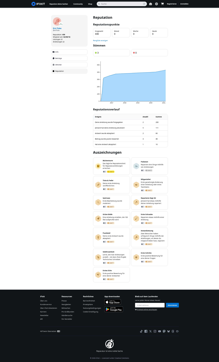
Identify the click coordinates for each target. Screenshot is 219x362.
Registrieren (172, 4)
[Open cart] (162, 4)
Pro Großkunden (68, 312)
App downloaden (112, 296)
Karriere (43, 312)
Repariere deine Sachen (59, 4)
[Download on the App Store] (112, 302)
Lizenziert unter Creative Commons (115, 358)
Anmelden (184, 4)
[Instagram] (155, 331)
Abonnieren (172, 305)
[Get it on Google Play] (113, 309)
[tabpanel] (130, 148)
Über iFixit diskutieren (48, 308)
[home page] (38, 4)
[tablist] (69, 61)
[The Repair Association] (177, 331)
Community (78, 4)
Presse (64, 301)
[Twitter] (150, 331)
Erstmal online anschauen (147, 309)
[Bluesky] (168, 331)
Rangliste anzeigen (100, 40)
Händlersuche (67, 315)
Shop (90, 4)
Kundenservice (46, 304)
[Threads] (173, 331)
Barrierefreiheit (89, 301)
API (41, 319)
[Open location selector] (156, 4)
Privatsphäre (88, 304)
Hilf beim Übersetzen (48, 331)
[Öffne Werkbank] (150, 4)
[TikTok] (141, 331)
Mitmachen (66, 308)
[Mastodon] (164, 331)
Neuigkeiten (66, 304)
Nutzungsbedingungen (92, 308)
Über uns (43, 301)
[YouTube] (159, 331)
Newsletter (44, 315)
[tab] (69, 52)
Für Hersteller (67, 319)
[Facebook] (146, 331)
